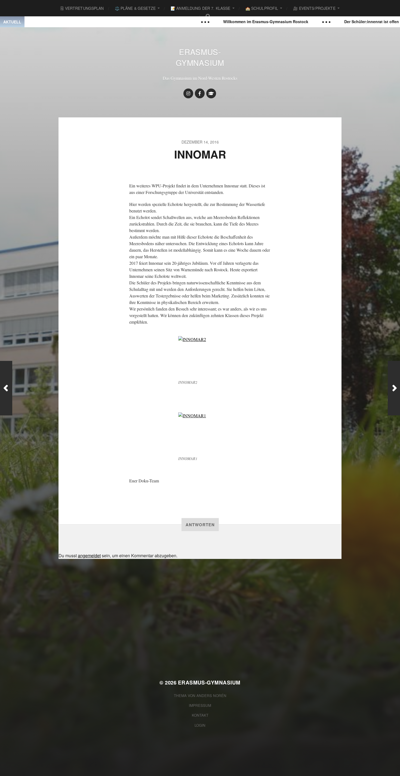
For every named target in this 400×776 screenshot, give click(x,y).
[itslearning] (211, 93)
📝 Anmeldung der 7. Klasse (200, 8)
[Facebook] (200, 93)
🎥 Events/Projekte (314, 8)
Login (200, 725)
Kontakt (200, 715)
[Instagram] (188, 93)
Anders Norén (211, 695)
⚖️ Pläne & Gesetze (135, 8)
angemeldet (89, 555)
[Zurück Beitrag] (6, 388)
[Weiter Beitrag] (394, 388)
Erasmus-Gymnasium (200, 57)
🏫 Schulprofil (261, 8)
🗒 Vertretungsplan (82, 8)
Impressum (200, 705)
